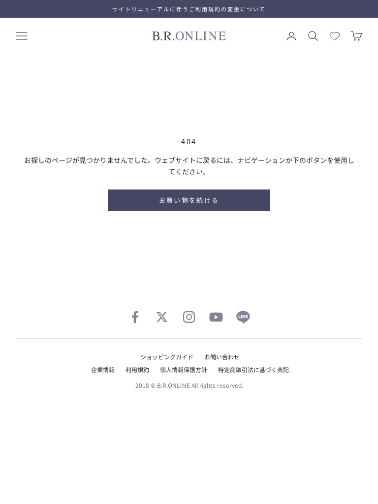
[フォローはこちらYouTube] (216, 317)
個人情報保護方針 (183, 369)
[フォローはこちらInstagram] (189, 317)
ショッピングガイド (166, 356)
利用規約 (137, 369)
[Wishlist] (335, 36)
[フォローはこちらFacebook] (134, 317)
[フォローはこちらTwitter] (162, 317)
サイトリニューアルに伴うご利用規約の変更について (189, 9)
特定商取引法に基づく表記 (253, 369)
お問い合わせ (222, 356)
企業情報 (103, 369)
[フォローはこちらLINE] (243, 317)
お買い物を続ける (189, 200)
